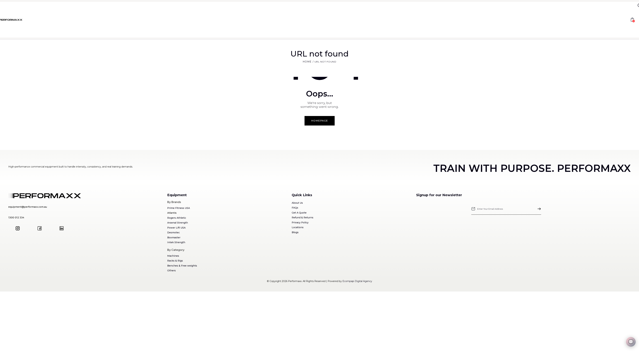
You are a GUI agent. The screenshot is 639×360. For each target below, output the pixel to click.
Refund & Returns (302, 217)
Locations (298, 227)
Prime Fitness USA (178, 208)
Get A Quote (299, 212)
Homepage (319, 120)
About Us (297, 202)
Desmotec (173, 232)
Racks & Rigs (175, 260)
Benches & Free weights (182, 265)
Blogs (295, 232)
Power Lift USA (176, 227)
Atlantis (172, 212)
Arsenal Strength (177, 222)
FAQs (295, 207)
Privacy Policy (300, 222)
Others (171, 270)
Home (307, 61)
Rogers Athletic (176, 217)
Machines (173, 255)
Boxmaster (173, 237)
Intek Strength (176, 242)
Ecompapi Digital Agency (357, 281)
